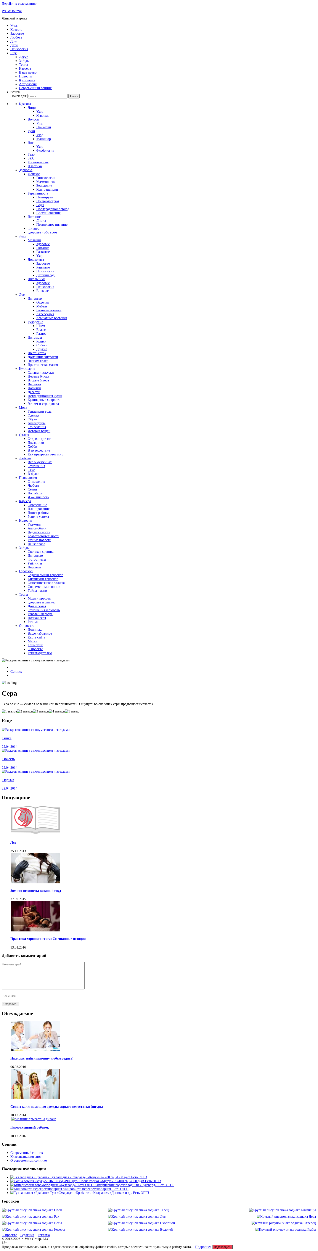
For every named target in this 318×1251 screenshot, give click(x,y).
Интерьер (35, 298)
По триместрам (47, 201)
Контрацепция (47, 189)
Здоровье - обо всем (42, 232)
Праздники (36, 442)
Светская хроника (41, 551)
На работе (35, 493)
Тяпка (6, 738)
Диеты (41, 220)
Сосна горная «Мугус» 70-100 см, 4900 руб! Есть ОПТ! (120, 1181)
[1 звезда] (9, 711)
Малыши (34, 240)
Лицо (32, 107)
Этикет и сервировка (43, 403)
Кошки (41, 341)
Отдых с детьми (39, 439)
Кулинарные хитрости (44, 400)
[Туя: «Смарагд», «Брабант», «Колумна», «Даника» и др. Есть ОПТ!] (30, 1193)
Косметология (38, 162)
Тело (31, 154)
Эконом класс (38, 361)
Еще (13, 53)
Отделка (42, 302)
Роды (40, 205)
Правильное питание (51, 224)
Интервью (35, 555)
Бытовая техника (48, 310)
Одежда (33, 415)
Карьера (25, 68)
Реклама (44, 1235)
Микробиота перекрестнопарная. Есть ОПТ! (95, 1189)
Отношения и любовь (44, 610)
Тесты (23, 64)
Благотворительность (43, 536)
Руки (31, 131)
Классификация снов (26, 1156)
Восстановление (48, 213)
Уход (39, 111)
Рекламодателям (40, 653)
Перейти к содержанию (19, 3)
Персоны (34, 567)
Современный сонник (35, 88)
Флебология (45, 150)
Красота (16, 29)
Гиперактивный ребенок (29, 1127)
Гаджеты (34, 524)
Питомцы (35, 337)
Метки (32, 641)
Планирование (39, 509)
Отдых (24, 435)
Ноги (31, 143)
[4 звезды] (57, 711)
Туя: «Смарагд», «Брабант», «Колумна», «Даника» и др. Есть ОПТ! (99, 1193)
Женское (34, 174)
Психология (19, 49)
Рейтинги (35, 563)
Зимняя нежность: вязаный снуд (35, 890)
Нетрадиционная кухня (45, 396)
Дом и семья (37, 606)
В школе (42, 291)
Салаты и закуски (41, 372)
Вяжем (41, 329)
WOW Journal (12, 11)
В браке (33, 474)
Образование (37, 505)
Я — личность (38, 497)
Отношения (36, 466)
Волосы (33, 119)
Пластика (35, 166)
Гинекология (45, 178)
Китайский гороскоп (43, 579)
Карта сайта (36, 637)
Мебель (41, 306)
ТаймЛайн (35, 645)
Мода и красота (39, 598)
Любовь (16, 37)
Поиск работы (38, 513)
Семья (32, 489)
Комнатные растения (51, 318)
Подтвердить (222, 1247)
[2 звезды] (25, 711)
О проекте (26, 625)
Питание (34, 217)
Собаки (41, 345)
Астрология (28, 84)
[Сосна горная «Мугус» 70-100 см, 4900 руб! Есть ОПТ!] (44, 1181)
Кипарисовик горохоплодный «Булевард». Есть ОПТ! (134, 1185)
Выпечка (34, 384)
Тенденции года (39, 411)
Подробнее (203, 1247)
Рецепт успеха (38, 516)
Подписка (35, 629)
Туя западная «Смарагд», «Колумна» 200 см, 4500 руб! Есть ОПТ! (98, 1177)
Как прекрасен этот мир (45, 454)
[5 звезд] (72, 711)
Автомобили (37, 528)
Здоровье (17, 33)
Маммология (45, 181)
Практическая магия (43, 365)
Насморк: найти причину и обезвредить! (41, 1058)
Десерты (34, 392)
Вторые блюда (38, 380)
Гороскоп (26, 571)
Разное (41, 333)
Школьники (36, 279)
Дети (14, 45)
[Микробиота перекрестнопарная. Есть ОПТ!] (36, 1189)
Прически (43, 127)
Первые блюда (38, 376)
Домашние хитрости (43, 357)
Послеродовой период (52, 209)
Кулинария (27, 80)
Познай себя (37, 618)
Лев (13, 842)
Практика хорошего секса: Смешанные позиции (48, 939)
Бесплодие (44, 185)
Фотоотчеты (37, 559)
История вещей (39, 431)
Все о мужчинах (40, 462)
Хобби (32, 446)
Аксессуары (45, 314)
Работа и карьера (40, 614)
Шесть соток (37, 353)
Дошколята (36, 259)
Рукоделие (35, 322)
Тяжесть (8, 759)
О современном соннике (28, 1160)
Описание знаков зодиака (47, 583)
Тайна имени (37, 590)
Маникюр (43, 139)
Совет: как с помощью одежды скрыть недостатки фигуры (56, 1106)
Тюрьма (8, 780)
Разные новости (39, 540)
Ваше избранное (40, 633)
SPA (31, 158)
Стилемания (37, 427)
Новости (25, 76)
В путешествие (39, 450)
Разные (33, 622)
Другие (41, 349)
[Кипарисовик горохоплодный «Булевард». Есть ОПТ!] (52, 1185)
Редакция (27, 1235)
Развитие (43, 252)
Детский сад (45, 275)
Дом (13, 41)
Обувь (32, 419)
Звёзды (24, 61)
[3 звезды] (41, 711)
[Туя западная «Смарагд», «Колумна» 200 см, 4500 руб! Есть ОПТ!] (30, 1177)
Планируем (44, 197)
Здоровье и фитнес (41, 602)
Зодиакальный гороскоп (45, 575)
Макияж (42, 115)
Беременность (38, 193)
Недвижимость (39, 532)
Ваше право (28, 72)
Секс (31, 470)
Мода (14, 25)
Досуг (23, 57)
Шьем (40, 326)
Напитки (34, 388)
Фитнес (33, 228)
